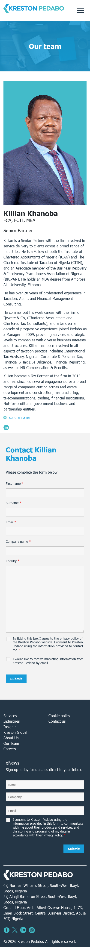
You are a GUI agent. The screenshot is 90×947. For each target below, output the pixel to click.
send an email (20, 417)
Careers (9, 749)
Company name (18, 541)
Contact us (57, 721)
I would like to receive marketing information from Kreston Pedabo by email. (48, 661)
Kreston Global (15, 732)
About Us (10, 738)
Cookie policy (59, 715)
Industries (11, 721)
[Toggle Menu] (80, 10)
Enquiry (12, 561)
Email (11, 522)
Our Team (11, 743)
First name (14, 483)
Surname (13, 503)
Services (10, 715)
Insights (9, 726)
